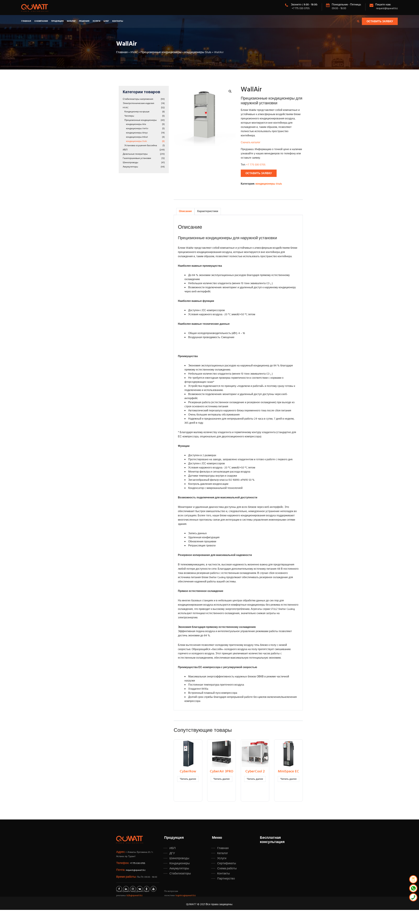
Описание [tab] (185, 211)
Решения (84, 21)
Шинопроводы (130, 162)
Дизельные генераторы (135, 154)
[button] (230, 91)
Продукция (57, 21)
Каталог (71, 21)
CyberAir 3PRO (221, 771)
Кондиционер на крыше (136, 112)
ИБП (125, 150)
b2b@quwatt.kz (135, 895)
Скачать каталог (250, 142)
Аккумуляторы (130, 167)
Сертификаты (226, 863)
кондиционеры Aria (136, 124)
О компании (41, 21)
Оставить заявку (380, 21)
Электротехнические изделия (138, 103)
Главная (26, 21)
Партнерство (226, 878)
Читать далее (188, 779)
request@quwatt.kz (387, 8)
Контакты (117, 21)
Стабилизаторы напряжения (138, 99)
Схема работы (227, 868)
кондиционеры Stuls (197, 52)
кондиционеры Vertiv (137, 128)
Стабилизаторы (180, 873)
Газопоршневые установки (137, 158)
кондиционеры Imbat (137, 137)
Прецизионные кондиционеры (161, 52)
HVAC (134, 52)
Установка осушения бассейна (140, 145)
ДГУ (172, 853)
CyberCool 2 (255, 771)
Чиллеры (129, 116)
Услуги (96, 21)
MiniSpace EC (288, 771)
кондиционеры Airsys (137, 133)
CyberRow (188, 771)
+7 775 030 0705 (301, 8)
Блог (106, 21)
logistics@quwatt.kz (186, 895)
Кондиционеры (179, 863)
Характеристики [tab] (207, 211)
